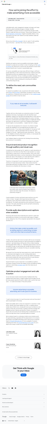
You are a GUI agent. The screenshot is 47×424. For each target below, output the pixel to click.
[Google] (4, 416)
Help (5, 420)
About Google (12, 416)
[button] (39, 19)
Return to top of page (24, 357)
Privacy (27, 416)
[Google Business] (4, 1)
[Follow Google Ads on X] (9, 388)
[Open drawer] (2, 1)
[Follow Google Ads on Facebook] (15, 388)
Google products (21, 416)
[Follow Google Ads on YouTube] (12, 388)
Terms (31, 416)
